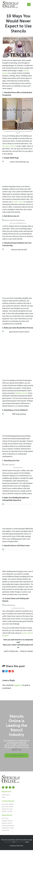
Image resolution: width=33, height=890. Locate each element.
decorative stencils (9, 146)
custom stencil (18, 202)
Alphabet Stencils (7, 821)
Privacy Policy (8, 842)
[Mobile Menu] (29, 4)
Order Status (6, 795)
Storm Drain (5, 830)
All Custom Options (8, 804)
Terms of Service (20, 842)
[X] (6, 787)
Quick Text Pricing (7, 806)
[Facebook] (3, 787)
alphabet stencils (21, 393)
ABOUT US (16, 749)
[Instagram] (13, 787)
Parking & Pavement (8, 825)
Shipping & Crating (7, 828)
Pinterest (10, 671)
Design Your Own (7, 809)
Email (13, 671)
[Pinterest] (10, 787)
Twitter (6, 671)
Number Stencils (7, 823)
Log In (4, 797)
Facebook (3, 671)
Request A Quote (7, 811)
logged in (18, 685)
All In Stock (5, 818)
